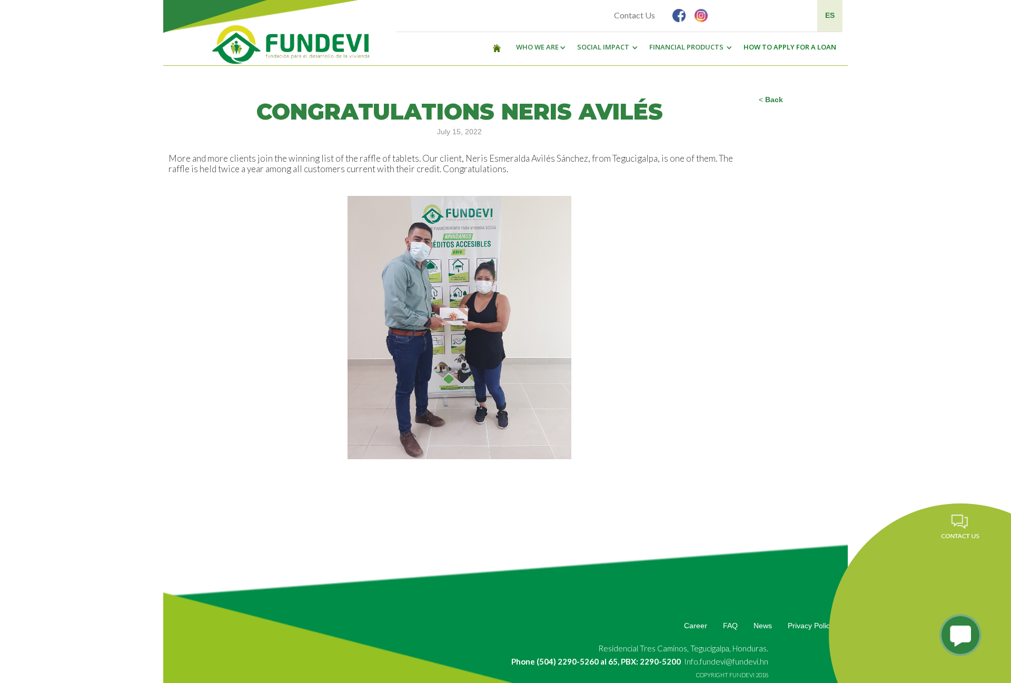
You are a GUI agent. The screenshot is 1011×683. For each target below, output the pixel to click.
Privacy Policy (811, 625)
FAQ (730, 625)
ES (830, 15)
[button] (538, 47)
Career (695, 625)
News (763, 625)
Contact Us (634, 15)
